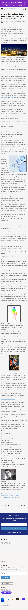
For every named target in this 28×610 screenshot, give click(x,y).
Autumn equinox (16, 493)
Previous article (6, 505)
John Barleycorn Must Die (9, 97)
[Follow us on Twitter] (5, 543)
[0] (25, 9)
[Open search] (20, 9)
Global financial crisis (6, 497)
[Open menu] (2, 8)
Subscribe (14, 528)
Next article (22, 505)
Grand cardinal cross (15, 497)
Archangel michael (8, 493)
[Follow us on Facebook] (2, 543)
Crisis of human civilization (7, 495)
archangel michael (4, 21)
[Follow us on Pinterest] (10, 543)
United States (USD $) (6, 583)
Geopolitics (16, 495)
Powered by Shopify (5, 607)
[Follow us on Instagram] (7, 543)
